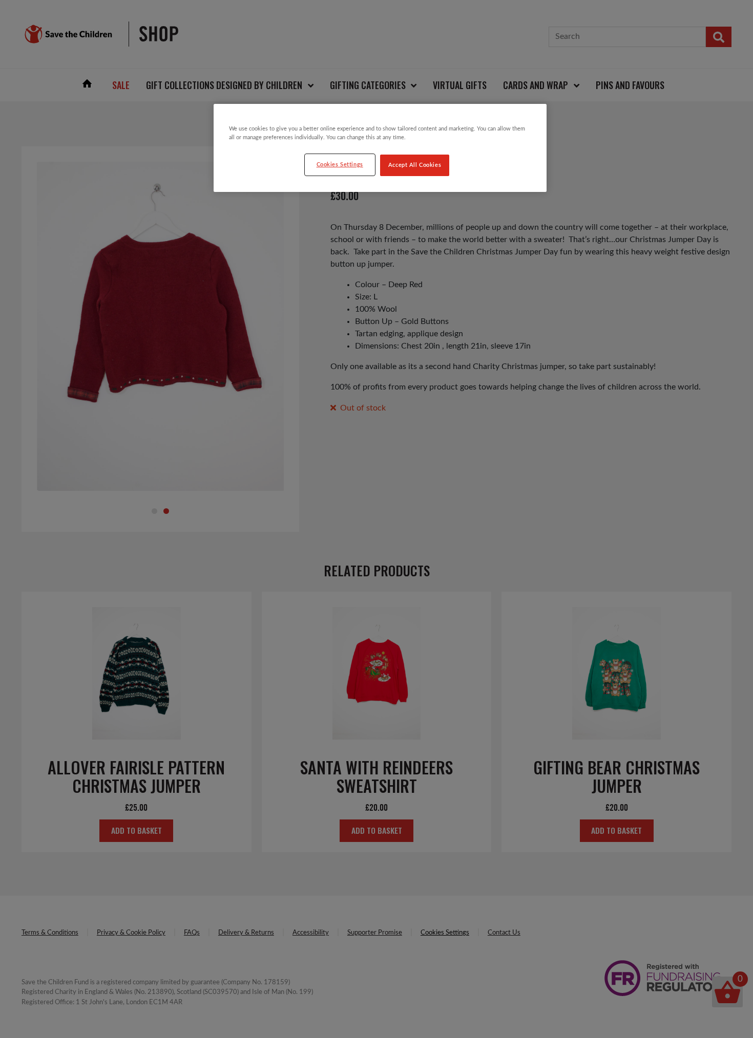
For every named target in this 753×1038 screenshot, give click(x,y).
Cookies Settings (340, 164)
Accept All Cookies (414, 165)
